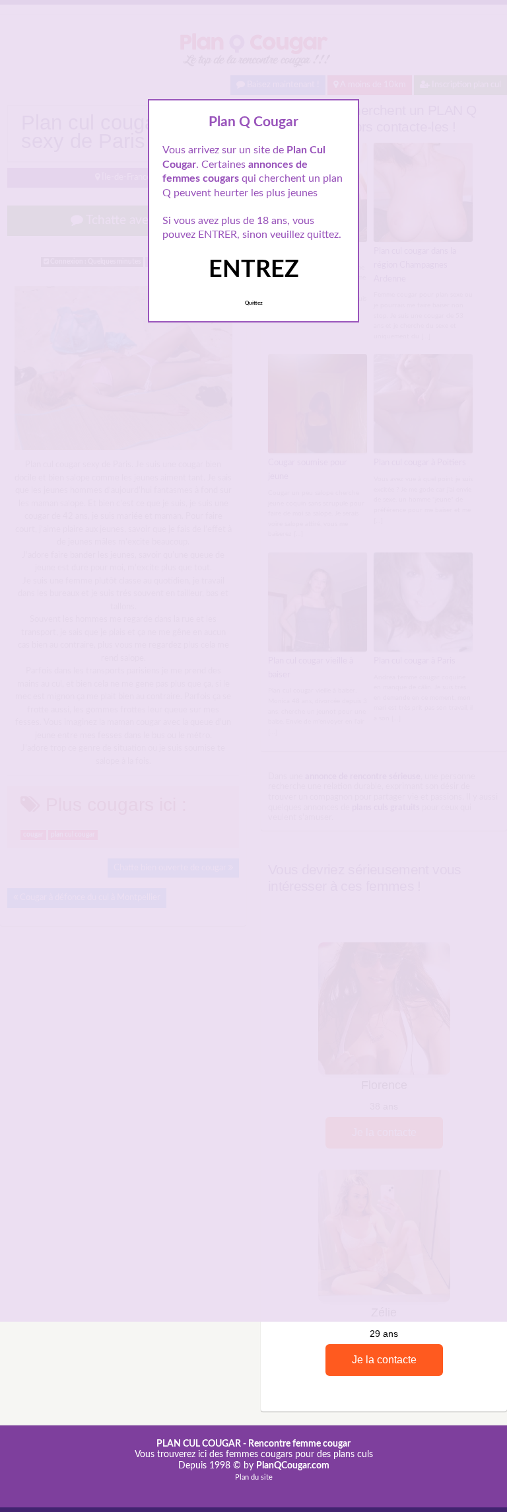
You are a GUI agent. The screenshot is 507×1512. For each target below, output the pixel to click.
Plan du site (254, 1477)
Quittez (254, 303)
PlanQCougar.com (292, 1465)
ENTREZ (254, 270)
